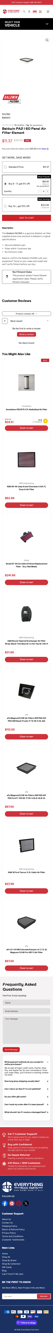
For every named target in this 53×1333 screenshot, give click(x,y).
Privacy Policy (9, 1233)
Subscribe (43, 1296)
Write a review (26, 334)
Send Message (11, 1049)
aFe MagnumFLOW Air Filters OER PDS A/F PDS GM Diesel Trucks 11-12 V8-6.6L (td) (26, 719)
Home (5, 1253)
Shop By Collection (11, 1263)
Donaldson (26, 406)
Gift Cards (7, 1267)
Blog (4, 1270)
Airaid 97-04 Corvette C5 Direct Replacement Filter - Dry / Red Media (26, 565)
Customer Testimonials (13, 1239)
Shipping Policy (9, 1226)
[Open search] (5, 321)
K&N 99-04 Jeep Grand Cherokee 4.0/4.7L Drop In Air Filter (26, 487)
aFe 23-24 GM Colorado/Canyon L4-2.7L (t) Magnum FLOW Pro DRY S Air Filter (26, 950)
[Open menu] (48, 12)
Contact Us (7, 1222)
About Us (6, 1219)
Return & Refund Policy (13, 1229)
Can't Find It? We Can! (12, 1274)
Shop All (6, 1257)
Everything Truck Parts (30, 1330)
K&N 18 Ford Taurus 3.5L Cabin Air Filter (26, 872)
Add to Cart (27, 428)
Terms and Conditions (12, 1236)
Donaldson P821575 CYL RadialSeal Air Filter (26, 409)
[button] (35, 11)
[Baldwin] (11, 98)
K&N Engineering (26, 483)
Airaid (26, 560)
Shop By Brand (9, 1260)
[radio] (26, 167)
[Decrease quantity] (39, 191)
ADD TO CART (26, 217)
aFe (26, 715)
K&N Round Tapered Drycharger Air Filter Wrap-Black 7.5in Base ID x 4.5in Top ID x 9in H (26, 642)
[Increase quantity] (47, 191)
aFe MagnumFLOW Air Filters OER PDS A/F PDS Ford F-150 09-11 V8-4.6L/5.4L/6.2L (26, 796)
